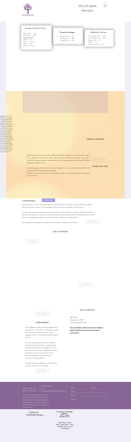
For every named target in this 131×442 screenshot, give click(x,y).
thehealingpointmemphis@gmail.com (54, 391)
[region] (36, 37)
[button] (105, 5)
